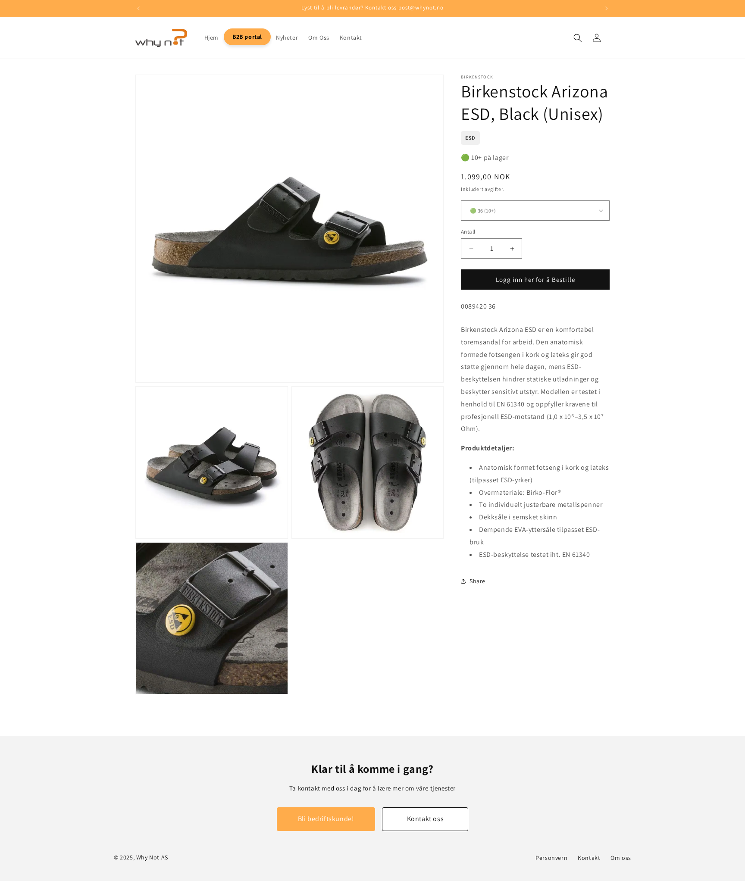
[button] (577, 37)
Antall (468, 231)
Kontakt (589, 858)
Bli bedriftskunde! (326, 818)
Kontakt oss (425, 818)
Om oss (620, 858)
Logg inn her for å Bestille (535, 279)
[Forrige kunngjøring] (138, 8)
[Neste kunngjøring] (606, 8)
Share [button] (477, 581)
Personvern (551, 858)
